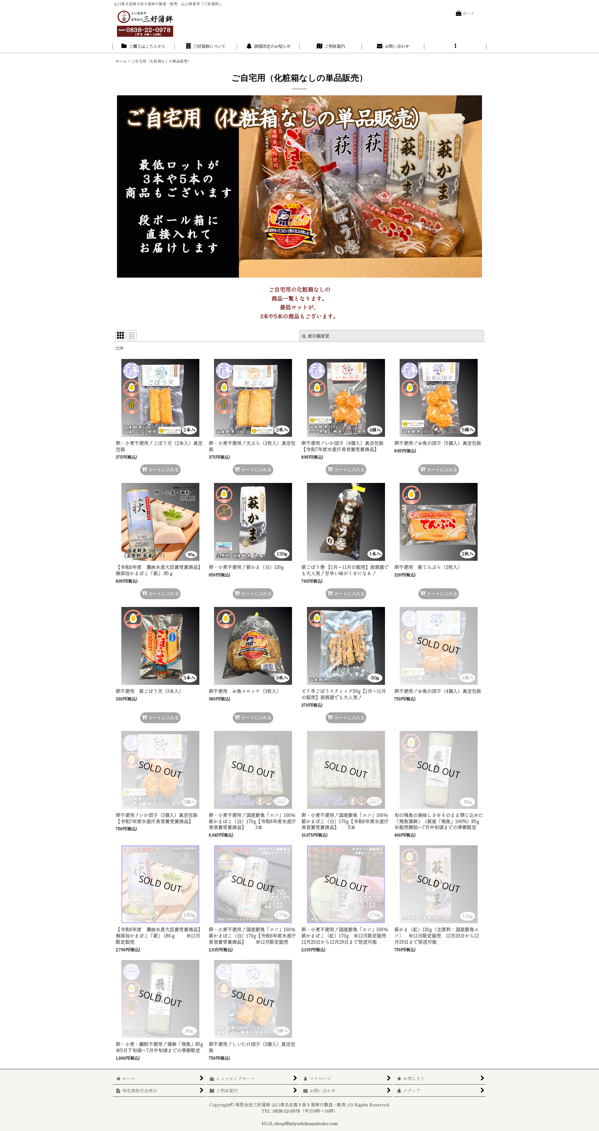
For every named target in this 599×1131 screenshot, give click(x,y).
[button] (455, 46)
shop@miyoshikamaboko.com (306, 1123)
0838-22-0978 (286, 1111)
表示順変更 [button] (318, 336)
